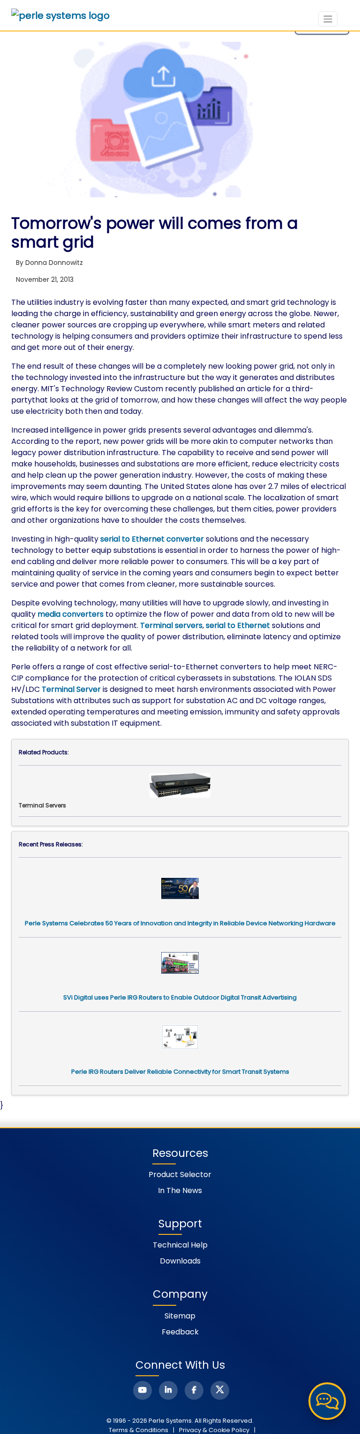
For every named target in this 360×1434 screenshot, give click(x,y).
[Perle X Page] (219, 1390)
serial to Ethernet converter (152, 539)
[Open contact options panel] (327, 1401)
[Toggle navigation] (328, 19)
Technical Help (180, 1245)
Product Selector (180, 1174)
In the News (180, 1190)
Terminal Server (71, 689)
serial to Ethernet (238, 625)
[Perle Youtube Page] (142, 1390)
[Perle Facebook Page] (194, 1390)
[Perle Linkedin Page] (168, 1390)
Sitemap (180, 1315)
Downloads (180, 1261)
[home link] (60, 15)
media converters (71, 614)
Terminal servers (171, 625)
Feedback (180, 1331)
